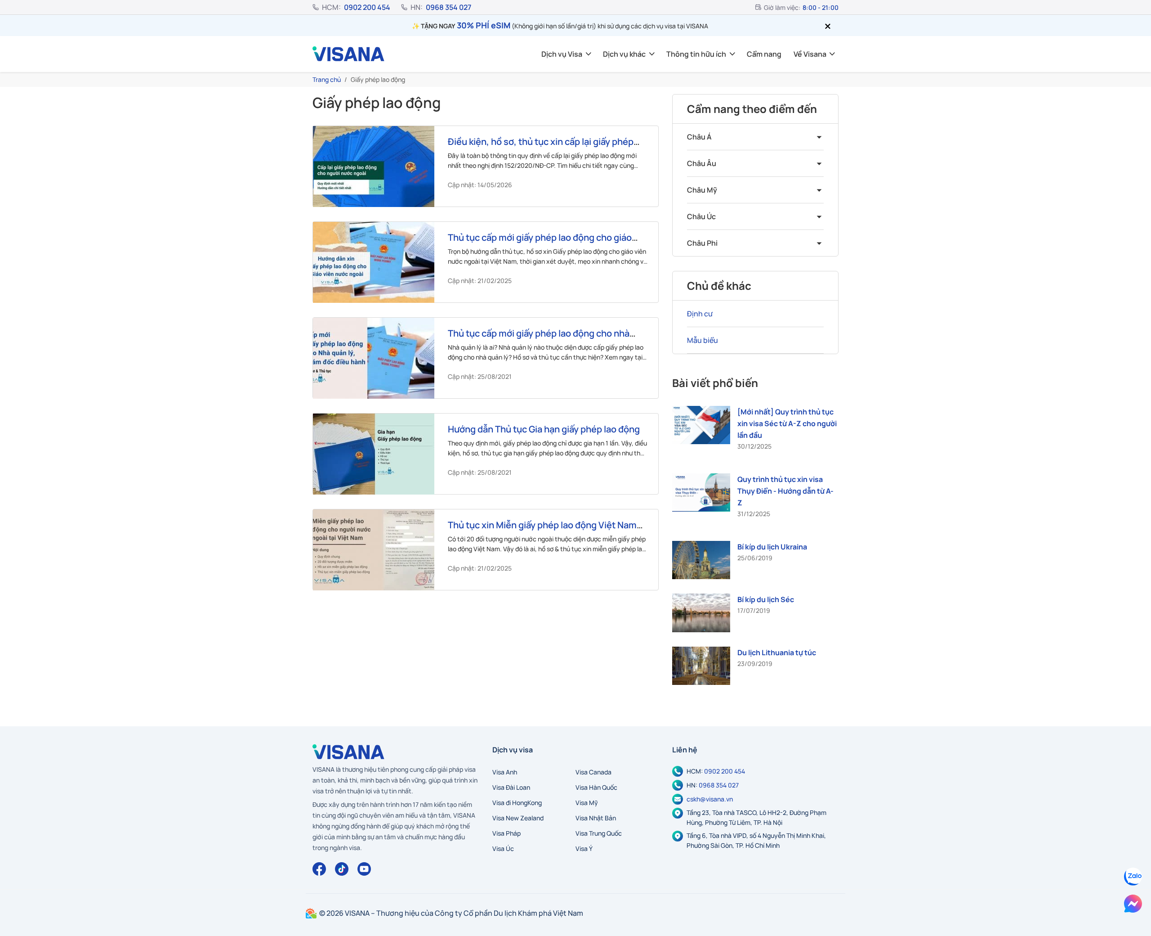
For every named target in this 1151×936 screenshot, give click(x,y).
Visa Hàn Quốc (596, 787)
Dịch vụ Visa (561, 54)
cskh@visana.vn (710, 799)
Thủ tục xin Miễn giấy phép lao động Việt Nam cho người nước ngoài (542, 530)
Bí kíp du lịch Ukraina (772, 547)
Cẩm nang (764, 54)
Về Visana (810, 54)
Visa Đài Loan (511, 787)
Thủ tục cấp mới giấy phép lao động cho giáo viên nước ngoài (540, 242)
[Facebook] (319, 869)
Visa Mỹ (587, 802)
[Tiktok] (341, 869)
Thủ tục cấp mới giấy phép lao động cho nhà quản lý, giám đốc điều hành (538, 338)
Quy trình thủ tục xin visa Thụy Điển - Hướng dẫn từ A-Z (785, 491)
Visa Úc (503, 848)
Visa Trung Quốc (599, 833)
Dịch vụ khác (624, 54)
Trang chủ (326, 79)
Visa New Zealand (518, 818)
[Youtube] (364, 869)
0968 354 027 (448, 7)
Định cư (700, 314)
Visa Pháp (506, 833)
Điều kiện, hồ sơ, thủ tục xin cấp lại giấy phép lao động (540, 146)
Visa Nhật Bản (596, 818)
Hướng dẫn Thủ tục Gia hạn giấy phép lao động (544, 429)
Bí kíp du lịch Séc (765, 599)
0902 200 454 (367, 7)
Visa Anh (504, 772)
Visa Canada (593, 772)
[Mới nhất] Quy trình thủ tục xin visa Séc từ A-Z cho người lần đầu (787, 423)
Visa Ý (584, 848)
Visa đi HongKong (517, 802)
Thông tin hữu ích (696, 54)
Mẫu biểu (702, 340)
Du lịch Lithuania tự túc (776, 652)
